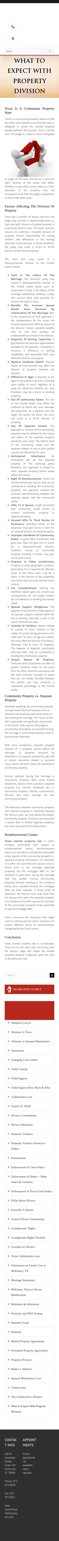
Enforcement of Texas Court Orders (31, 1191)
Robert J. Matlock (21, 1369)
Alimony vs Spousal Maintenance (30, 1041)
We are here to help (27, 989)
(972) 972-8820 (30, 28)
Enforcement (18, 1158)
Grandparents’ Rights (23, 1228)
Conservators (18, 1387)
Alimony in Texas (21, 1032)
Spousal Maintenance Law (26, 1378)
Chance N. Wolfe (21, 1106)
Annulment (17, 1050)
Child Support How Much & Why (30, 1087)
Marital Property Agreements (27, 1341)
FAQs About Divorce (23, 1200)
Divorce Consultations (24, 1115)
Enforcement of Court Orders (28, 1167)
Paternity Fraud (20, 1322)
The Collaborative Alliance (26, 1396)
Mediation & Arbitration (25, 1304)
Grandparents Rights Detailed (28, 1237)
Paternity (16, 1332)
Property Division (21, 1359)
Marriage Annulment (23, 1280)
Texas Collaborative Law (25, 1256)
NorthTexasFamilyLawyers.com (11, 1513)
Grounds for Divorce (23, 1246)
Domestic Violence (22, 1134)
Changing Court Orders (24, 1059)
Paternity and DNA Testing (26, 1313)
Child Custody (19, 1069)
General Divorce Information (27, 1219)
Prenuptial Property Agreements (29, 1350)
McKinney (26, 43)
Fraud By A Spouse (22, 1209)
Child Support (19, 1078)
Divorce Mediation (22, 1124)
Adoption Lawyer (21, 1022)
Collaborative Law (21, 1096)
